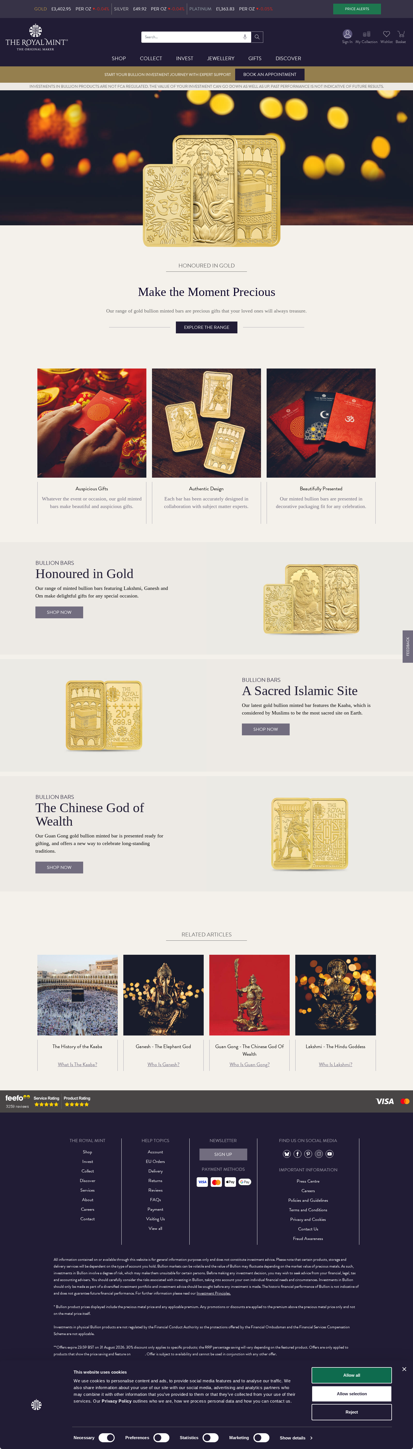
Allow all (351, 1375)
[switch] (161, 1437)
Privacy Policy (116, 1401)
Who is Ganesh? (164, 1064)
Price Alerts (357, 9)
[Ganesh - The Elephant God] (163, 995)
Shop (119, 58)
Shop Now (59, 612)
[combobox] (196, 37)
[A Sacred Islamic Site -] (103, 715)
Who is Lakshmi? (335, 1064)
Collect (151, 58)
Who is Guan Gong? (250, 1064)
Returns (155, 1180)
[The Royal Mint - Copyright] (37, 36)
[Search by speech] (245, 37)
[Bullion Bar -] (309, 598)
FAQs (155, 1199)
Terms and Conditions (308, 1210)
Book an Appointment (269, 74)
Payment (155, 1209)
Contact (87, 1219)
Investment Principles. (214, 1293)
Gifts (255, 58)
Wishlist (386, 42)
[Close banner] (404, 1369)
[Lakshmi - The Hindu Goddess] (335, 995)
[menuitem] (347, 37)
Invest (184, 58)
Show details (292, 1437)
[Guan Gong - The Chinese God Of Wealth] (249, 995)
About (87, 1199)
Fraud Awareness (308, 1238)
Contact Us (308, 1229)
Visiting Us (155, 1219)
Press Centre (308, 1181)
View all (155, 1228)
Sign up (223, 1154)
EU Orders (155, 1161)
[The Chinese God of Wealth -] (309, 833)
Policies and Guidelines (308, 1200)
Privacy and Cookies (308, 1219)
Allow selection (352, 1393)
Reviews (155, 1190)
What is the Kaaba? (77, 1064)
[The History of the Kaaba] (77, 995)
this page (138, 1354)
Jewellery (220, 58)
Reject (352, 1412)
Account (155, 1152)
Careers (87, 1209)
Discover (288, 58)
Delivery (155, 1171)
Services (87, 1190)
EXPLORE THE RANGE (206, 327)
